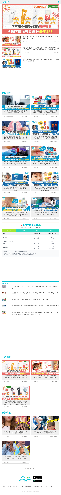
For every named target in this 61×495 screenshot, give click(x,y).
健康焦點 (6, 93)
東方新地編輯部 (26, 41)
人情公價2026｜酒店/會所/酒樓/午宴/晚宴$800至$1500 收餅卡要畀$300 (35, 293)
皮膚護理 (6, 218)
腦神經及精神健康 (8, 116)
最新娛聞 (6, 436)
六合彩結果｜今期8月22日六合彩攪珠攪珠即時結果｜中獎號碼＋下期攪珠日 (35, 287)
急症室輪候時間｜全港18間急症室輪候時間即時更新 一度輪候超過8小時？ (35, 306)
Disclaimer (48, 488)
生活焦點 (6, 357)
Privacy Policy (55, 488)
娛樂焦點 (6, 412)
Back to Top (30, 468)
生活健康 (36, 116)
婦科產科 (36, 218)
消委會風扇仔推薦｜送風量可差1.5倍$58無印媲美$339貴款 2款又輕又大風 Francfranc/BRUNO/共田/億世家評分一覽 (35, 313)
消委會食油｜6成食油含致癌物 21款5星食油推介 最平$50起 (31, 299)
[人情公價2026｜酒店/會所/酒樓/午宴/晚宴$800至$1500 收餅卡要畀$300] (4, 294)
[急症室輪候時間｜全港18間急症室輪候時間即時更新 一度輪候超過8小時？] (4, 307)
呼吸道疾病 (7, 141)
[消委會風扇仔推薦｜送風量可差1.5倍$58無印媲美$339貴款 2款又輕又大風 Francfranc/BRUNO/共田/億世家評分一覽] (4, 313)
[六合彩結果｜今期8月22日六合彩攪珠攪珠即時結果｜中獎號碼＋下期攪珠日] (4, 287)
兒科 (35, 192)
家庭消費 (6, 381)
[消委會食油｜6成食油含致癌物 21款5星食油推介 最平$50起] (4, 300)
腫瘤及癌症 (7, 167)
